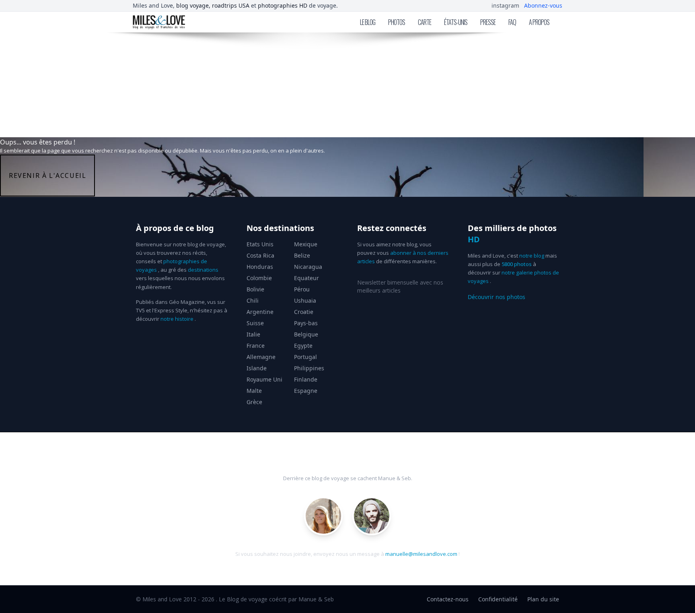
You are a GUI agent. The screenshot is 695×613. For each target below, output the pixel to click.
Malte (254, 390)
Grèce (254, 402)
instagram (505, 5)
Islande (257, 368)
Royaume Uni (264, 379)
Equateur (306, 278)
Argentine (260, 312)
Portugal (305, 357)
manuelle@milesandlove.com (421, 553)
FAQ (512, 22)
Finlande (305, 379)
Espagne (305, 390)
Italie (253, 334)
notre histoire (176, 318)
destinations (203, 269)
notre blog (531, 255)
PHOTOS (396, 22)
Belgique (306, 334)
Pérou (302, 289)
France (256, 345)
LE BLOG (367, 22)
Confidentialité (498, 599)
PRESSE (488, 22)
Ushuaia (305, 300)
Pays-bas (306, 323)
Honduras (260, 266)
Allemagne (261, 357)
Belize (302, 255)
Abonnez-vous (543, 5)
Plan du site (543, 599)
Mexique (305, 244)
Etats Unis (260, 244)
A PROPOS (539, 22)
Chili (253, 300)
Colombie (259, 278)
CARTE (424, 22)
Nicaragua (308, 266)
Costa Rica (260, 255)
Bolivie (255, 289)
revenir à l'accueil (47, 175)
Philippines (309, 368)
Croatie (303, 312)
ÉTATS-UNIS (455, 22)
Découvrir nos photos (496, 297)
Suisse (255, 323)
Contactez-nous (448, 599)
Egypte (303, 345)
